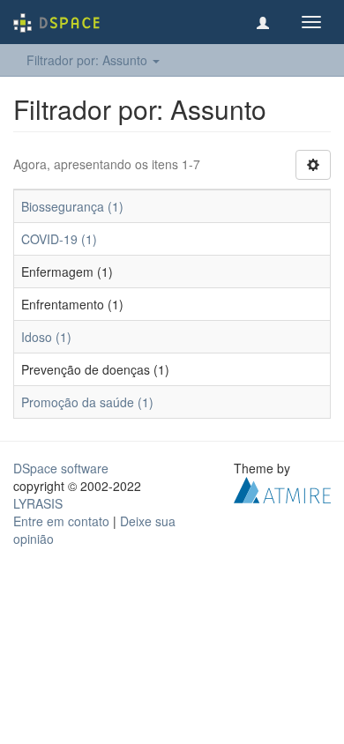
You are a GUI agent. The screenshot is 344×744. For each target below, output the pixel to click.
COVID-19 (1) (59, 239)
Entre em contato (61, 521)
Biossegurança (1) (72, 206)
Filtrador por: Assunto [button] (88, 60)
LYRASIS (38, 503)
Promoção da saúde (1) (87, 402)
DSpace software (60, 468)
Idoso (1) (46, 337)
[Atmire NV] (282, 488)
